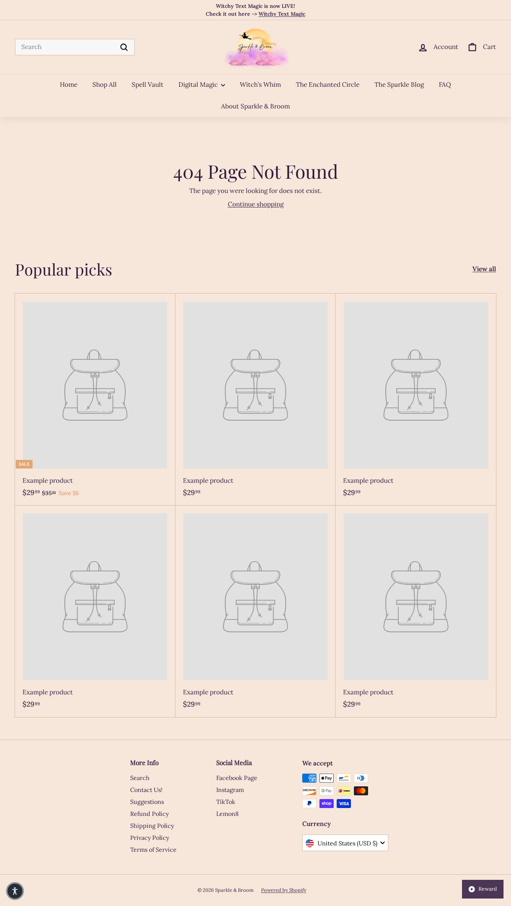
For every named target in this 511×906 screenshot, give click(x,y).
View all (484, 269)
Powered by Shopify (283, 890)
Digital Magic (198, 84)
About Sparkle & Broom (255, 106)
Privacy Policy (149, 837)
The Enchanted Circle (327, 84)
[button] (15, 891)
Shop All (104, 84)
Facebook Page (236, 777)
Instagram (230, 789)
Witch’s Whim (260, 84)
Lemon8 (227, 813)
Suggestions (147, 801)
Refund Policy (149, 813)
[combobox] (75, 47)
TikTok (225, 801)
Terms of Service (153, 849)
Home (68, 84)
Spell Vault (147, 84)
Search (140, 777)
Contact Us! (146, 789)
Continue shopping (256, 204)
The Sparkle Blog (399, 84)
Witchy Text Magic (281, 13)
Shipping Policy (152, 825)
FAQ (445, 84)
